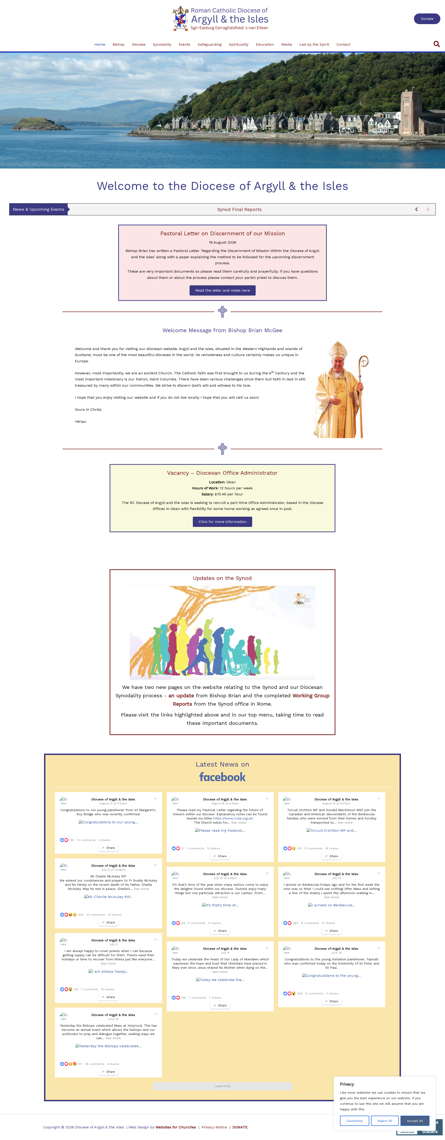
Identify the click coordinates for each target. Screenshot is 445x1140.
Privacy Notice (214, 1127)
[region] (385, 1103)
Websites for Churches (176, 1127)
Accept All (415, 1121)
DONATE (240, 1127)
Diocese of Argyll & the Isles (113, 799)
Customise (354, 1121)
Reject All (385, 1121)
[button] (427, 18)
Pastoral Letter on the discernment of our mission (239, 209)
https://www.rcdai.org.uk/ (234, 818)
